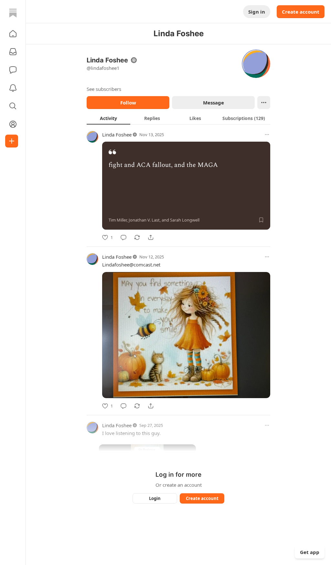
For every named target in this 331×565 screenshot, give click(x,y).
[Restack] (137, 237)
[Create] (11, 141)
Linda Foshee (117, 134)
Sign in (256, 11)
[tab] (108, 118)
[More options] (267, 134)
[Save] (261, 220)
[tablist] (178, 118)
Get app (309, 552)
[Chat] (13, 70)
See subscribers (104, 89)
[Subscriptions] (13, 52)
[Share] (150, 237)
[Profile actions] (263, 102)
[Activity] (13, 88)
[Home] (13, 13)
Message (213, 102)
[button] (13, 33)
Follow (128, 102)
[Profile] (13, 124)
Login (155, 498)
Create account (300, 11)
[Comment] (123, 237)
